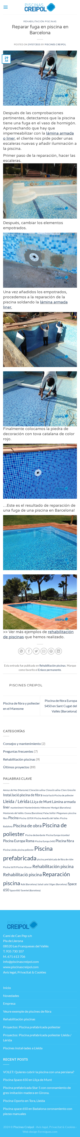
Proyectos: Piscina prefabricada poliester (32, 1027)
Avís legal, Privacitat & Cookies (24, 972)
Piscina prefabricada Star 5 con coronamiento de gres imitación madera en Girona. (37, 1090)
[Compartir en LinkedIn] (58, 651)
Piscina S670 (9, 867)
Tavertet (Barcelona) (31, 890)
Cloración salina (37, 790)
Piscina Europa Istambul (58, 835)
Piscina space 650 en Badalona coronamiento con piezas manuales (37, 1111)
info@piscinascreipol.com (21, 961)
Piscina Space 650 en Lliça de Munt (27, 1080)
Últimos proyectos (16, 767)
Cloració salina (53, 790)
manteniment (17, 807)
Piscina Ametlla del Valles (46, 818)
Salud (40, 884)
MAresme (45, 807)
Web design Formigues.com (40, 1131)
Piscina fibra (65, 841)
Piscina (13, 818)
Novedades (11, 996)
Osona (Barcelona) (33, 813)
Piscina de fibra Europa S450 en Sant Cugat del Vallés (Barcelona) (61, 706)
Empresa (9, 1003)
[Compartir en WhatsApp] (21, 651)
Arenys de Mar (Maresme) (16, 790)
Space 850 (15, 890)
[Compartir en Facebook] (28, 651)
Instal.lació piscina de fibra (22, 795)
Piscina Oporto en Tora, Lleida (24, 1101)
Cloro (64, 790)
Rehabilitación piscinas (40, 21)
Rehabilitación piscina (53, 866)
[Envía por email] (43, 651)
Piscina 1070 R (26, 818)
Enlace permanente (49, 669)
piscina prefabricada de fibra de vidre (55, 859)
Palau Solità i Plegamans (55, 813)
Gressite (71, 790)
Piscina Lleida (10, 849)
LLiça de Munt (40, 802)
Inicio (7, 988)
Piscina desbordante (35, 835)
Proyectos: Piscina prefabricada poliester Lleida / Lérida (37, 1037)
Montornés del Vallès (13, 813)
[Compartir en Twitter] (36, 651)
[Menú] (5, 7)
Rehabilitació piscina (22, 874)
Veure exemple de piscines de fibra (27, 1011)
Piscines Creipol (55, 44)
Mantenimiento (32, 807)
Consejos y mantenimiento (22, 743)
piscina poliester (25, 849)
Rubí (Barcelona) (29, 884)
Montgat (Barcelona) (61, 807)
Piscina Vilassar (24, 867)
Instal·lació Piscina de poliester (58, 795)
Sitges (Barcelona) (58, 884)
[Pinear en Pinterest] (51, 651)
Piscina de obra (27, 825)
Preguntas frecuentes (18, 751)
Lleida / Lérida (16, 801)
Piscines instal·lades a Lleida (22, 1048)
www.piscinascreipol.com (21, 967)
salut (46, 884)
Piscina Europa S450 (45, 841)
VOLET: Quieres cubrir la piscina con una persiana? (38, 1072)
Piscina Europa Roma (18, 841)
